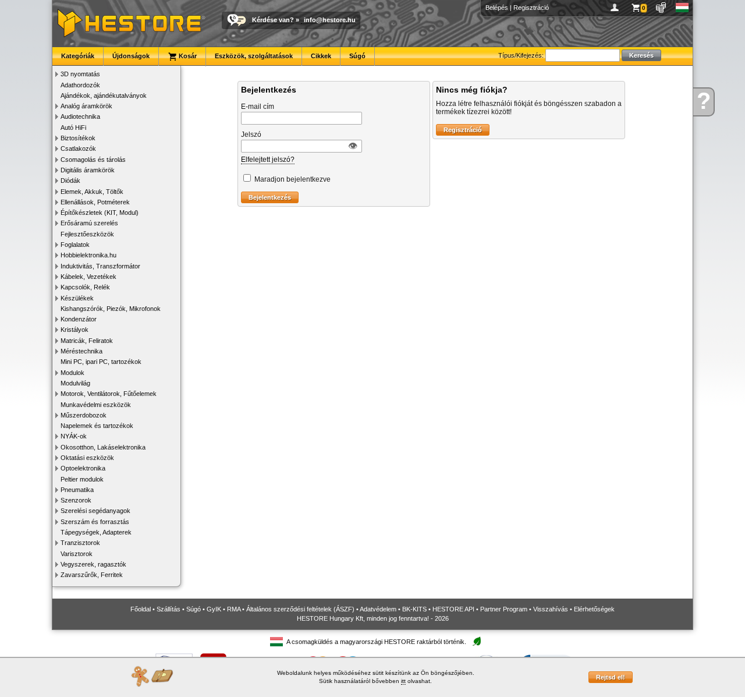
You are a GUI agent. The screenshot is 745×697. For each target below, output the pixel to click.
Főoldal (140, 609)
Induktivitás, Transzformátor (100, 266)
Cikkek (321, 55)
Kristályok (74, 329)
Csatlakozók (78, 148)
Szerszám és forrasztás (95, 521)
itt (403, 681)
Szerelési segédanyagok (95, 510)
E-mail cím (257, 106)
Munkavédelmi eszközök (96, 404)
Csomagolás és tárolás (93, 159)
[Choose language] (682, 7)
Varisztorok (77, 553)
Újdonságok (131, 55)
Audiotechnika (80, 116)
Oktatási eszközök (87, 457)
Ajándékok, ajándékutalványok (104, 95)
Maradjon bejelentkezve (292, 179)
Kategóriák (77, 55)
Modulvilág (75, 383)
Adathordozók (80, 85)
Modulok (72, 372)
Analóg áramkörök (86, 105)
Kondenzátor (79, 319)
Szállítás (168, 609)
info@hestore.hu (330, 19)
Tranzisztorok (80, 542)
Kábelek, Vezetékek (88, 276)
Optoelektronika (83, 468)
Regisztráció (531, 7)
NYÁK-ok (74, 436)
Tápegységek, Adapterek (96, 532)
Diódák (70, 180)
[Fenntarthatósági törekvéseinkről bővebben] (476, 642)
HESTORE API (453, 609)
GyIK (214, 609)
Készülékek (77, 298)
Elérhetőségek (594, 609)
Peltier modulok (82, 479)
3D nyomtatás (80, 73)
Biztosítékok (78, 138)
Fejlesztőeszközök (87, 234)
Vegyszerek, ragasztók (93, 564)
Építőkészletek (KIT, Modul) (100, 212)
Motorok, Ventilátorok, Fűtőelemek (109, 393)
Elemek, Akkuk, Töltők (92, 191)
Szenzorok (76, 500)
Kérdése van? (273, 19)
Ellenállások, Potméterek (95, 202)
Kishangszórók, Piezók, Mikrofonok (111, 308)
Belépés (496, 7)
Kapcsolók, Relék (85, 287)
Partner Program (503, 609)
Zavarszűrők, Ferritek (92, 574)
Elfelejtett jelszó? (268, 159)
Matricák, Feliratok (87, 340)
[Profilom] (616, 7)
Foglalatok (75, 244)
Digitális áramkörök (88, 170)
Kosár (187, 55)
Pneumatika (77, 489)
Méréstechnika (81, 351)
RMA (233, 609)
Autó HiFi (73, 127)
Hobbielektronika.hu (88, 255)
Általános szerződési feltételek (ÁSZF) (300, 609)
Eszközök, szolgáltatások (254, 55)
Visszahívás (550, 609)
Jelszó (251, 134)
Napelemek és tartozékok (97, 425)
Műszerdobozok (84, 415)
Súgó (357, 55)
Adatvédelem (378, 609)
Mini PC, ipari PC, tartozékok (101, 361)
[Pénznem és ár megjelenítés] (661, 7)
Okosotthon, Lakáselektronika (103, 447)
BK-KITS (414, 609)
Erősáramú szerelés (89, 223)
